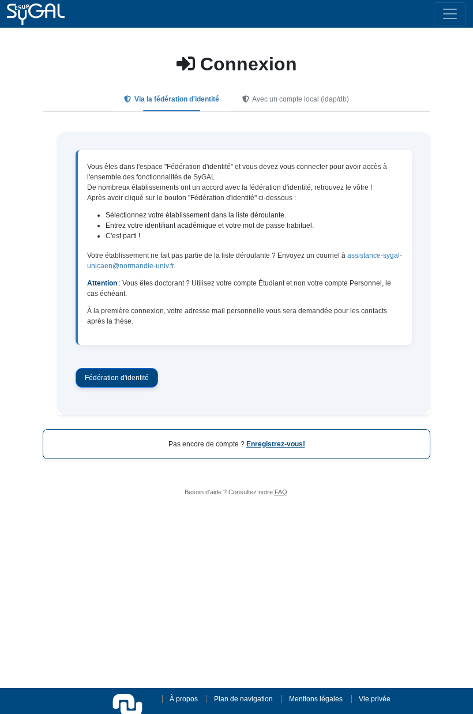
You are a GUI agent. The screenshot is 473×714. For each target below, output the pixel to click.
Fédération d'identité (117, 378)
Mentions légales (316, 699)
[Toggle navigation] (450, 13)
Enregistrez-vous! (275, 444)
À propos (184, 699)
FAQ (281, 491)
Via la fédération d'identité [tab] (176, 99)
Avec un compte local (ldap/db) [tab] (300, 99)
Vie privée (375, 699)
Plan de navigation (243, 699)
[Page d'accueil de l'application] (36, 13)
